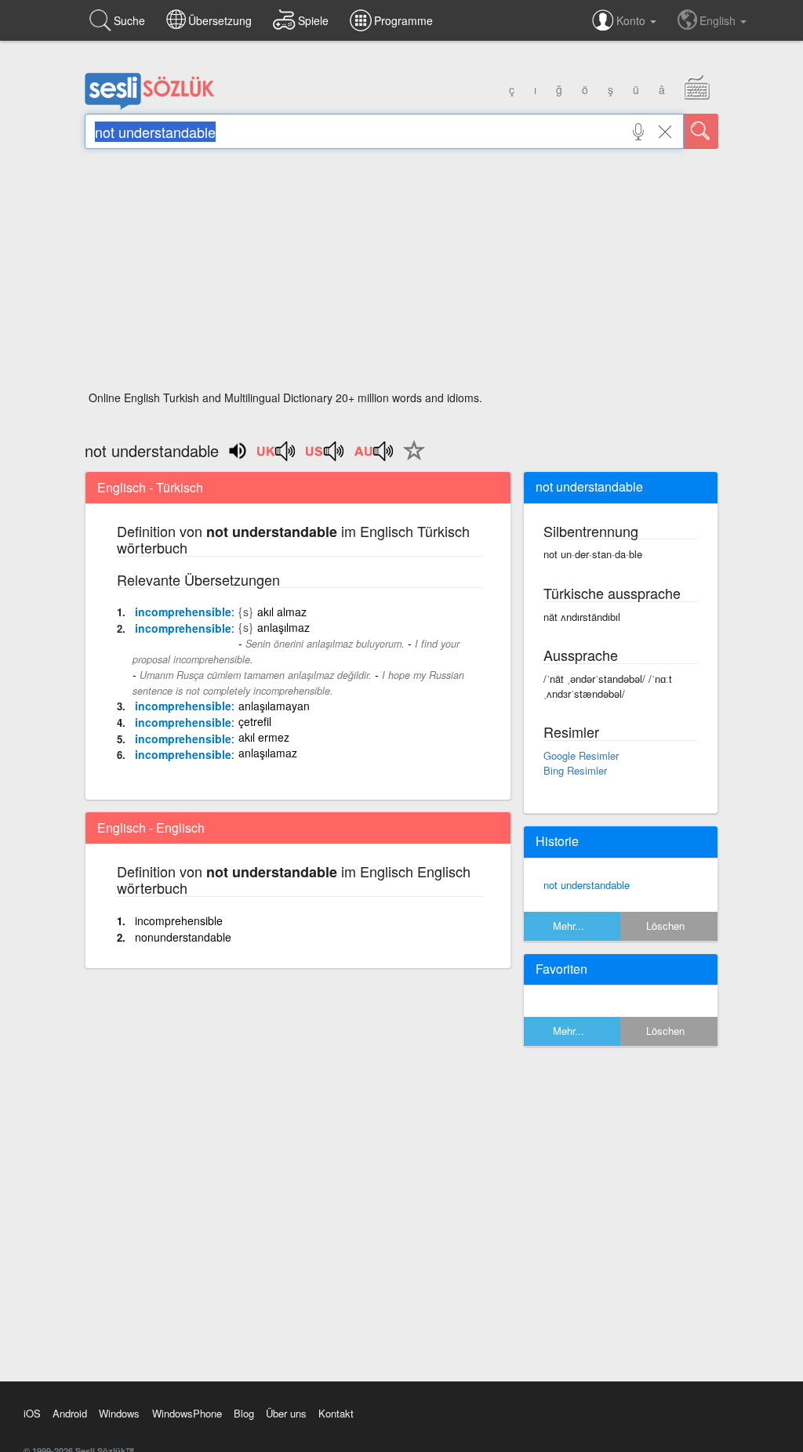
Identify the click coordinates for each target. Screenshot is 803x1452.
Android (70, 1413)
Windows (119, 1413)
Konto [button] (632, 20)
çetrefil (254, 721)
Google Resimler (581, 755)
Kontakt (336, 1413)
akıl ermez (263, 737)
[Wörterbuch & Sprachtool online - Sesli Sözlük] (150, 106)
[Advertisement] (401, 274)
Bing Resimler (575, 770)
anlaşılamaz (267, 752)
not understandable (586, 884)
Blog (244, 1413)
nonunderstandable (183, 937)
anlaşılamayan (274, 705)
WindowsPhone (187, 1413)
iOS (32, 1413)
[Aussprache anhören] (276, 456)
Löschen (665, 925)
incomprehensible (183, 611)
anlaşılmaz (283, 627)
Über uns (286, 1413)
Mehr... (568, 925)
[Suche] (701, 131)
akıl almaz (282, 611)
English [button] (719, 20)
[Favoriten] (410, 459)
